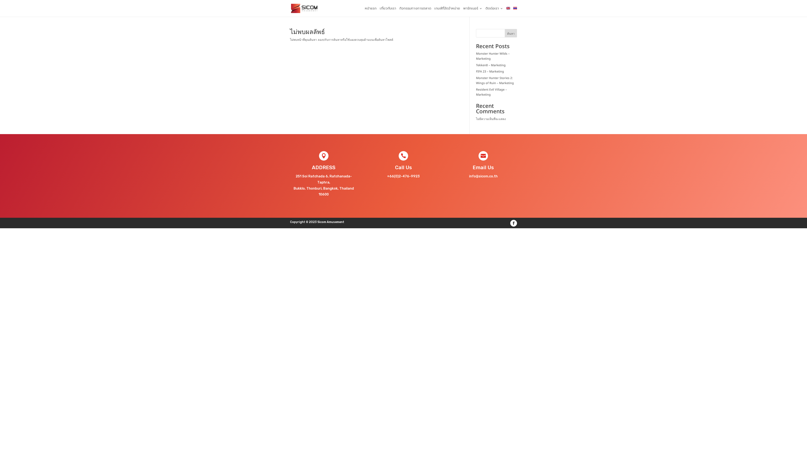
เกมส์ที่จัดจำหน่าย (447, 9)
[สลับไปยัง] (508, 12)
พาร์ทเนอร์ (470, 9)
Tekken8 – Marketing (491, 65)
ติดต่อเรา (492, 9)
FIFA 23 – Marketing (490, 71)
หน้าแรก (371, 9)
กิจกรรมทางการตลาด (415, 9)
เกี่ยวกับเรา (388, 9)
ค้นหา (511, 34)
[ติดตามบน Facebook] (513, 223)
